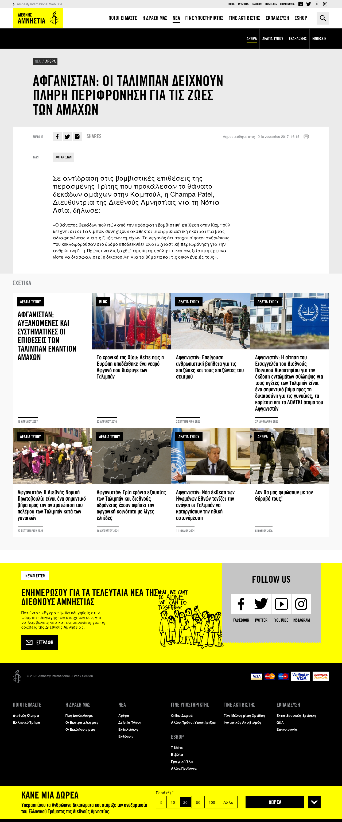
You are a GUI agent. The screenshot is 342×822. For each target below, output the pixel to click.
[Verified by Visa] (300, 679)
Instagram (325, 4)
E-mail (77, 136)
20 (185, 802)
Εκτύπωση (306, 137)
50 (198, 802)
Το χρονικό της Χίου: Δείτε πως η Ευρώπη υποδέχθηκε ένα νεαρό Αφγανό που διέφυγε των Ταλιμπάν (131, 360)
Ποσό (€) (164, 792)
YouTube (317, 4)
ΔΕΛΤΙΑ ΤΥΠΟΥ (30, 301)
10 (173, 802)
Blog (231, 4)
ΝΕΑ (38, 61)
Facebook (300, 4)
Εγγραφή (44, 643)
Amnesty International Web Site (39, 4)
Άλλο (228, 802)
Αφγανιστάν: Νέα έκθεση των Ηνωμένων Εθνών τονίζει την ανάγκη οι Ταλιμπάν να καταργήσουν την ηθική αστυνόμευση (210, 482)
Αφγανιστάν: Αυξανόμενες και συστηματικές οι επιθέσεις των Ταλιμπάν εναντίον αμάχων (52, 360)
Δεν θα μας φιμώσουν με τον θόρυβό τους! (289, 482)
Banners (257, 4)
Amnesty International (38, 18)
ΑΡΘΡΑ (50, 61)
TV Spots (243, 4)
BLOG (103, 301)
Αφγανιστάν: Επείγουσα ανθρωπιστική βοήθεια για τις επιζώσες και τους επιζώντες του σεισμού (210, 360)
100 (212, 802)
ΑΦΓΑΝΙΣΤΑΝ (64, 157)
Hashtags (271, 4)
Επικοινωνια (287, 4)
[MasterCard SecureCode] (321, 679)
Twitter (309, 4)
